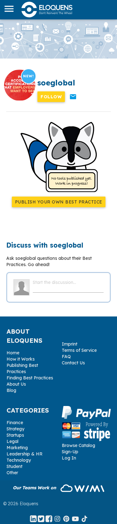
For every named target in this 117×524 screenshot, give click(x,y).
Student (14, 466)
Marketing (17, 447)
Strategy (15, 429)
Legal (12, 441)
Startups (15, 435)
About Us (16, 384)
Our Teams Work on (35, 488)
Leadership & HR (24, 454)
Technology (19, 460)
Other (12, 472)
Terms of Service (79, 350)
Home (13, 353)
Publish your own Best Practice (58, 202)
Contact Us (73, 363)
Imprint (69, 344)
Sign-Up (70, 452)
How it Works (21, 359)
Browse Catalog (78, 445)
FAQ (66, 356)
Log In (69, 458)
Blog (11, 390)
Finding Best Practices (30, 378)
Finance (15, 422)
